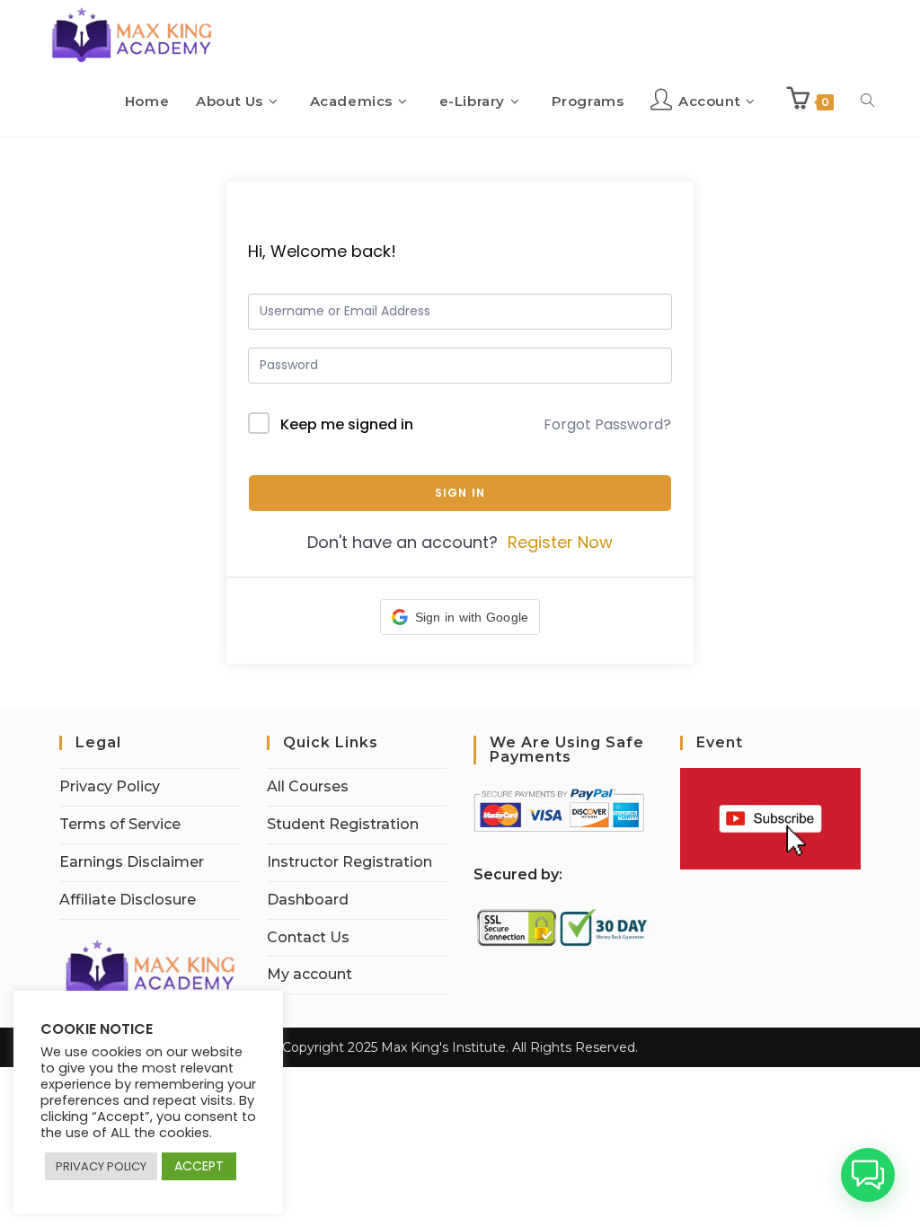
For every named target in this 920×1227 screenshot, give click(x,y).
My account (309, 974)
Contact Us (308, 937)
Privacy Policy (109, 786)
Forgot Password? (607, 424)
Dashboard (308, 899)
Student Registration (343, 824)
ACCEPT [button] (199, 1166)
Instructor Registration (349, 861)
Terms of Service (120, 824)
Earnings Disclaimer (131, 861)
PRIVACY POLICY (101, 1166)
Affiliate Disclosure (127, 899)
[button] (460, 617)
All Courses (308, 786)
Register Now (560, 542)
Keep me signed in (346, 424)
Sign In (460, 492)
